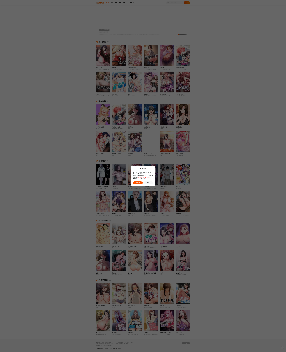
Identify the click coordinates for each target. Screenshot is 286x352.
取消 (148, 183)
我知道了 (138, 183)
